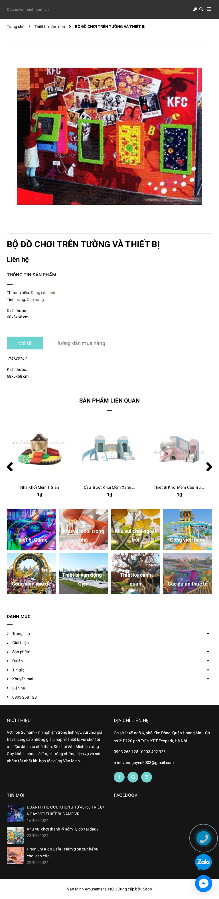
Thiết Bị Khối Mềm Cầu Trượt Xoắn (184, 487)
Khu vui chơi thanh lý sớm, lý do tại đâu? (63, 829)
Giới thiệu (20, 642)
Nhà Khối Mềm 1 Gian (39, 487)
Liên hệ (18, 688)
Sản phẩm (21, 651)
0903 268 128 (24, 697)
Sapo (147, 889)
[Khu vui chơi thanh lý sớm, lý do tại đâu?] (15, 835)
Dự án (17, 661)
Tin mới (16, 795)
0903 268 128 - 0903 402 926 (140, 751)
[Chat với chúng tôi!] (203, 883)
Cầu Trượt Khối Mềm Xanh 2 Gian (114, 487)
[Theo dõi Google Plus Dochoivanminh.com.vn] (132, 777)
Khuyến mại (22, 679)
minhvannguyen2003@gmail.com (144, 762)
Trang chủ (21, 633)
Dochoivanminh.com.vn (28, 9)
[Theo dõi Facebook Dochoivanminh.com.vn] (119, 777)
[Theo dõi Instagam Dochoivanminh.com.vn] (146, 777)
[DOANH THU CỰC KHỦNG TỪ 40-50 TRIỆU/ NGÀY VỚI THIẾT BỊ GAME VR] (15, 813)
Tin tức (18, 670)
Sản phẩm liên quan (109, 400)
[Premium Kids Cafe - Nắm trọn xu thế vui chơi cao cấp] (15, 855)
